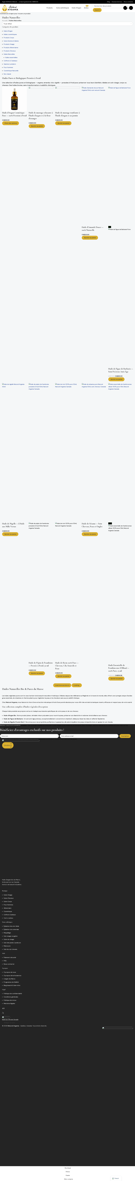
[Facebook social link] (100, 2)
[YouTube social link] (104, 2)
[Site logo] (10, 8)
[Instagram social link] (102, 2)
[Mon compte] (131, 8)
